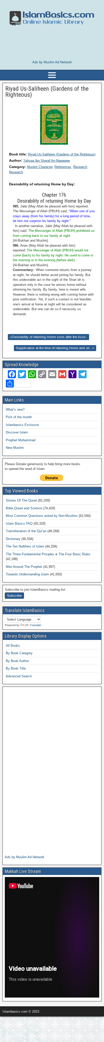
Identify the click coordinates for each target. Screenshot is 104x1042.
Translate (35, 625)
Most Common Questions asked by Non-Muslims (42, 516)
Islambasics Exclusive (22, 425)
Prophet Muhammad (20, 440)
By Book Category (19, 653)
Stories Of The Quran (21, 500)
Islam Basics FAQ (19, 523)
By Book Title (16, 668)
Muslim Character (40, 167)
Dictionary (13, 539)
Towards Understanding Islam (27, 574)
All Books (13, 645)
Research (80, 167)
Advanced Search (19, 676)
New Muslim (15, 448)
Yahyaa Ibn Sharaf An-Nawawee (46, 160)
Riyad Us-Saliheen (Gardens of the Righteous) (61, 154)
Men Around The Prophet (24, 567)
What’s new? (15, 409)
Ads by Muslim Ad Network (52, 62)
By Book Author (17, 661)
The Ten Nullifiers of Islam (25, 546)
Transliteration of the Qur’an (26, 531)
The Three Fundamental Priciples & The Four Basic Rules (48, 554)
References (63, 167)
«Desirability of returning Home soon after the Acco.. (48, 337)
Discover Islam (17, 432)
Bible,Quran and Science (24, 508)
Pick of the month (19, 417)
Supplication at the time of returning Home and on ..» (55, 348)
